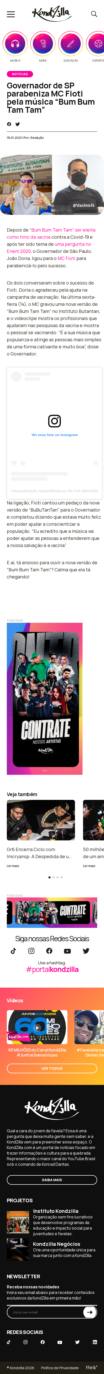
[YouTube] (67, 951)
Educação (71, 60)
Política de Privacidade (60, 1367)
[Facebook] (49, 951)
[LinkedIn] (95, 1342)
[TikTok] (13, 951)
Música (15, 60)
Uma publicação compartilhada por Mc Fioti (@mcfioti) (54, 491)
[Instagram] (31, 951)
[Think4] (91, 1367)
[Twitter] (86, 951)
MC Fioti (66, 258)
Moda (42, 60)
